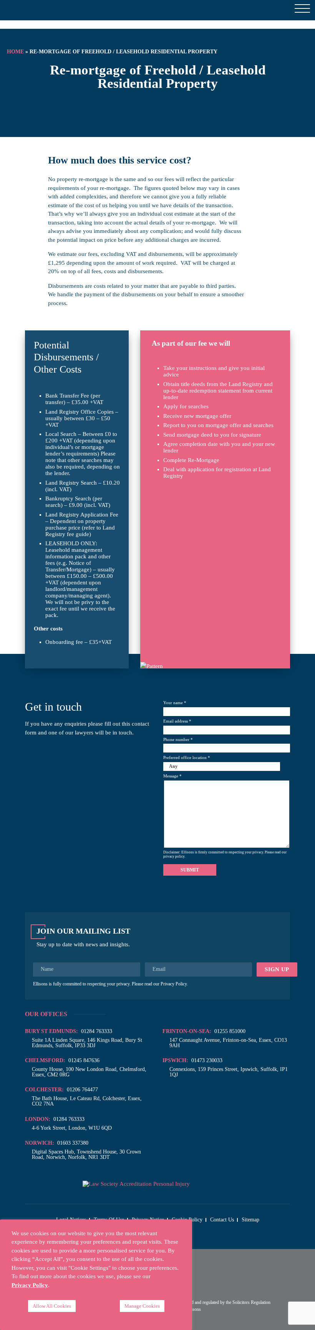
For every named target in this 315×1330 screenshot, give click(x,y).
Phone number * (178, 740)
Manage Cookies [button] (142, 1306)
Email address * (177, 721)
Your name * (174, 703)
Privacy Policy (174, 984)
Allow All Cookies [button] (52, 1306)
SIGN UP (277, 969)
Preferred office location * (186, 762)
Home (15, 51)
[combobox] (226, 766)
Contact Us (222, 1220)
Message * (172, 776)
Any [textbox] (173, 766)
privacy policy (173, 856)
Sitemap (250, 1220)
